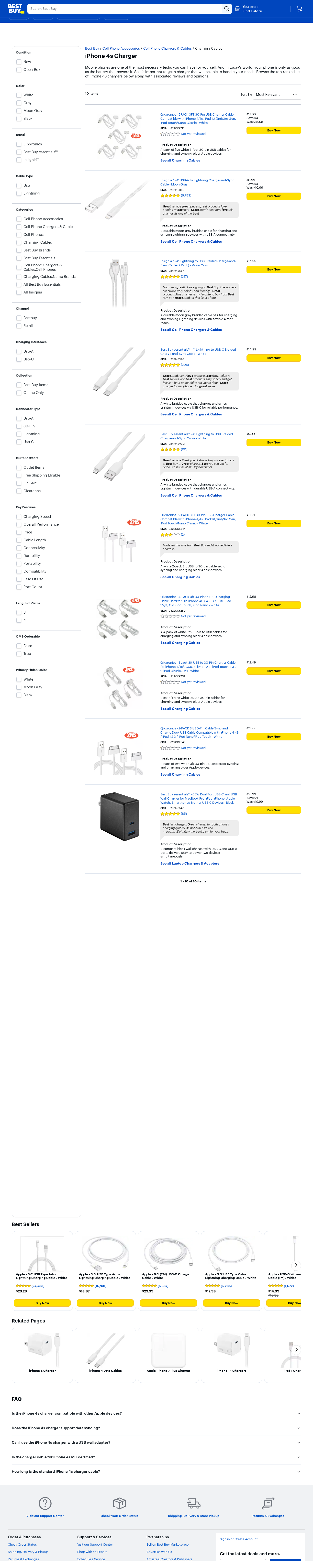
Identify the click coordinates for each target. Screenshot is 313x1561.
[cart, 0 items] (299, 9)
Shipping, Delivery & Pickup (28, 1552)
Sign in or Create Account (239, 1539)
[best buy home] (16, 9)
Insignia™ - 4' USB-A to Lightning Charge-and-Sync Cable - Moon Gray (197, 182)
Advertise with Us (159, 1552)
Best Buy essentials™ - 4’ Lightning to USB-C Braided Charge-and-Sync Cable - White (198, 351)
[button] (248, 8)
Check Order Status (22, 1544)
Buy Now (274, 130)
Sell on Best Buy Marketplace (167, 1544)
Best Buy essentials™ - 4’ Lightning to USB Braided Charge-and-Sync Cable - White (196, 436)
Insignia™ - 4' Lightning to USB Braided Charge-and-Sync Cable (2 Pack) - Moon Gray (198, 263)
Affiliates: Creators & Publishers (169, 1559)
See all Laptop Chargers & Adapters (189, 863)
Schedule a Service (91, 1559)
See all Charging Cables (180, 160)
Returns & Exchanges (23, 1559)
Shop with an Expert (92, 1552)
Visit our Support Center (95, 1544)
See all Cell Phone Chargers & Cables (191, 241)
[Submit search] (227, 9)
